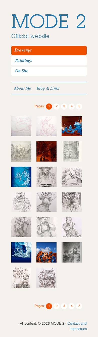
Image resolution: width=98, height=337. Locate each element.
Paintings (23, 60)
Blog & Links (48, 88)
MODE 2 (49, 22)
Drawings (23, 50)
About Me (22, 88)
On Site (21, 71)
